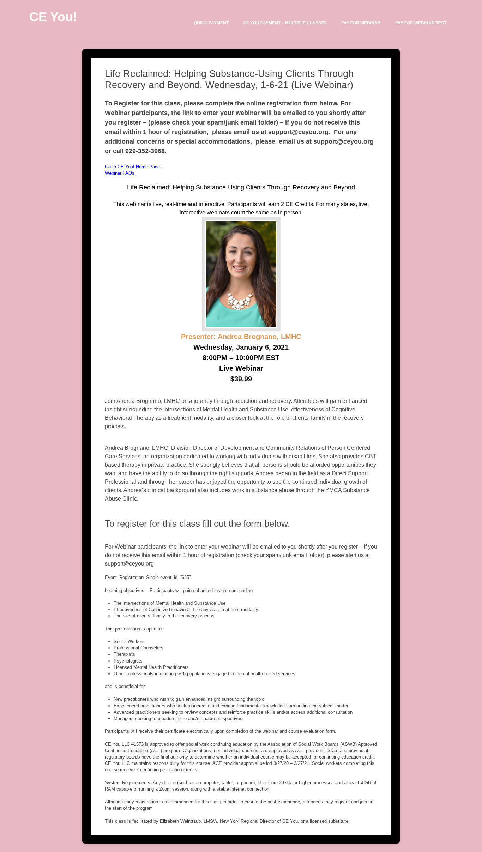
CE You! (53, 17)
